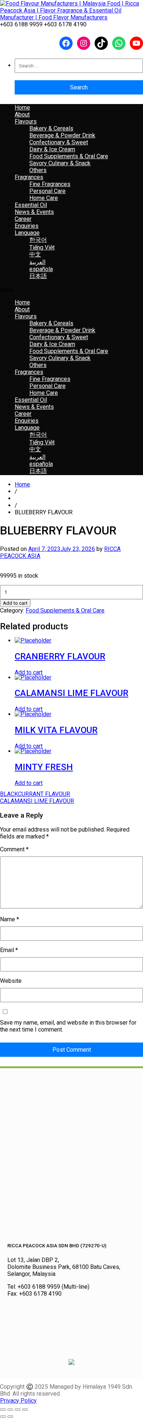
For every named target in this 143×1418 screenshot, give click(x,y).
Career (23, 218)
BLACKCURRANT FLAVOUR (35, 794)
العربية (37, 262)
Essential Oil (31, 204)
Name (9, 919)
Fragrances (29, 177)
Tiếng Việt (42, 247)
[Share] (18, 1409)
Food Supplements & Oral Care (65, 610)
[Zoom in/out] (3, 1409)
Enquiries (26, 225)
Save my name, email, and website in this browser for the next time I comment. (68, 1026)
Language (27, 232)
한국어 (38, 239)
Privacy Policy (18, 1400)
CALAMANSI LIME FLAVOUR (37, 800)
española (41, 269)
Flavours (26, 121)
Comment (14, 849)
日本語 (38, 276)
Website (11, 980)
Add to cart (15, 603)
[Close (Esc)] (25, 1409)
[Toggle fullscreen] (10, 1409)
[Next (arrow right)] (10, 1416)
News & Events (34, 211)
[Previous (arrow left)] (3, 1416)
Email (9, 950)
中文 (35, 254)
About (22, 114)
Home (22, 107)
